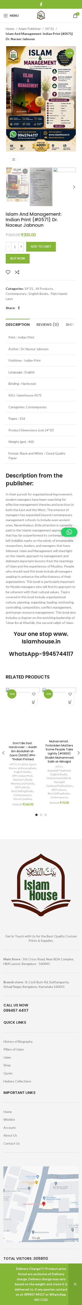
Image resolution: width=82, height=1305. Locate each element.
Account (9, 1127)
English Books (39, 294)
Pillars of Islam (13, 1049)
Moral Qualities (22, 799)
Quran (8, 1073)
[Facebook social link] (41, 4)
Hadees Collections (17, 1081)
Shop (7, 1065)
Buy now (17, 258)
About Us (10, 1135)
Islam (7, 1057)
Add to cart (41, 246)
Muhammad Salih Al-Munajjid (59, 780)
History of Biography (18, 1041)
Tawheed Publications (59, 786)
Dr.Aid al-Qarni (27, 764)
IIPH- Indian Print (22, 775)
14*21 (50, 29)
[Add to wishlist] (8, 272)
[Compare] (17, 272)
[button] (34, 702)
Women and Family (22, 783)
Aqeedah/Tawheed (59, 770)
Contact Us (11, 1143)
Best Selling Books (22, 791)
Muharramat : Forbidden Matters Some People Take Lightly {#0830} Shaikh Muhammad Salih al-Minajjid (59, 751)
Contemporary (16, 294)
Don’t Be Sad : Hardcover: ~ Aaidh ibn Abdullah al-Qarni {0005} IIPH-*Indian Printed (23, 751)
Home (10, 29)
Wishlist (9, 1119)
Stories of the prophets (22, 768)
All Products (44, 289)
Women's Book (22, 779)
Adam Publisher (29, 29)
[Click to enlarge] (13, 159)
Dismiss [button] (75, 1284)
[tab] (18, 324)
